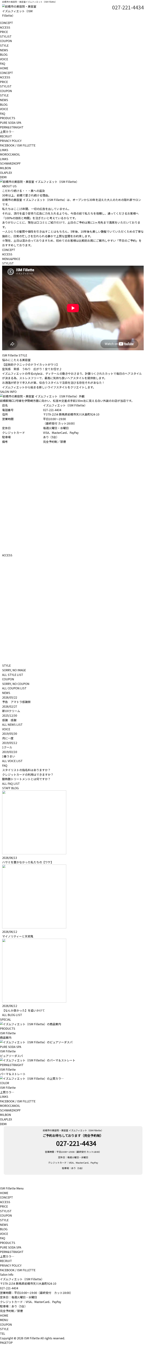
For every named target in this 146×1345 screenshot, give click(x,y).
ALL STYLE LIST (12, 674)
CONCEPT (6, 23)
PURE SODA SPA (10, 122)
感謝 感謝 (10, 720)
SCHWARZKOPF (10, 163)
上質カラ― (7, 131)
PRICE (4, 32)
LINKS (4, 150)
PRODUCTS (7, 118)
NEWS (4, 50)
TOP (6, 1342)
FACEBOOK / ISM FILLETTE (17, 145)
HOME (4, 68)
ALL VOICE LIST (12, 761)
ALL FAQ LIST (11, 783)
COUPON (6, 41)
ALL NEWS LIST (12, 724)
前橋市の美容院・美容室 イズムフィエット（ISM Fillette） (73, 1130)
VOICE (4, 59)
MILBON (5, 168)
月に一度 (8, 738)
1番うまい (8, 756)
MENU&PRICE (11, 259)
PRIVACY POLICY (11, 141)
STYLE (4, 45)
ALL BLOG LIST (12, 1015)
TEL (2, 1333)
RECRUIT (6, 136)
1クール (7, 747)
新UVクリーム (11, 711)
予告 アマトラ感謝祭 (16, 702)
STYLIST (6, 36)
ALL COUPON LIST (14, 688)
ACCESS (5, 27)
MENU (4, 1320)
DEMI (3, 177)
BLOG (3, 54)
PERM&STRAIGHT (12, 127)
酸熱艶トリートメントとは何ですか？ (26, 779)
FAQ (2, 63)
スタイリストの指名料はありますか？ (26, 770)
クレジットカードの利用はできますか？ (27, 774)
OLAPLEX (6, 172)
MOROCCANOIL (10, 154)
